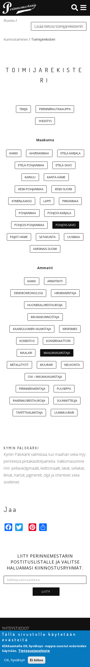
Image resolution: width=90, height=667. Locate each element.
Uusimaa (73, 237)
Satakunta (47, 237)
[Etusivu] (18, 8)
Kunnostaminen (16, 39)
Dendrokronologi (28, 293)
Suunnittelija (67, 401)
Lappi (47, 201)
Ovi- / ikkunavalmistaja (45, 377)
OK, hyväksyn (14, 660)
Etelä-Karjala (70, 153)
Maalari (26, 353)
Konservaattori (58, 341)
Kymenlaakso (22, 201)
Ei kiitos (36, 660)
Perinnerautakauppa (55, 109)
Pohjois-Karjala (59, 213)
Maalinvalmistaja (57, 353)
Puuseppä (64, 389)
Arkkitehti (55, 281)
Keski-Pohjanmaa (30, 189)
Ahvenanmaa (39, 153)
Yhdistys (45, 121)
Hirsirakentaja (65, 293)
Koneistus (27, 341)
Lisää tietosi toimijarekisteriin (58, 26)
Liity (46, 592)
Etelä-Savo (64, 165)
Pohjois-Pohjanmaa (29, 225)
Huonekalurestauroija (45, 305)
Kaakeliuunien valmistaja (32, 329)
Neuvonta (72, 365)
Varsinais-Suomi (45, 249)
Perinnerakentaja (32, 389)
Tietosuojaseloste (34, 650)
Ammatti (45, 268)
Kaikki (13, 153)
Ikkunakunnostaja (45, 317)
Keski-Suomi (63, 189)
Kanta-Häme (56, 177)
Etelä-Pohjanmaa (31, 165)
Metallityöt (19, 365)
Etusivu (9, 20)
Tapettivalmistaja (29, 413)
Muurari (46, 365)
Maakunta (45, 140)
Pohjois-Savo (66, 225)
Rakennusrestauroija (29, 401)
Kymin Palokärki (21, 448)
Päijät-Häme (19, 237)
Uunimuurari (64, 413)
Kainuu (30, 177)
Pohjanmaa (27, 213)
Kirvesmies (70, 329)
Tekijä (23, 109)
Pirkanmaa (70, 201)
